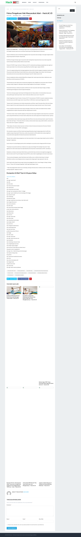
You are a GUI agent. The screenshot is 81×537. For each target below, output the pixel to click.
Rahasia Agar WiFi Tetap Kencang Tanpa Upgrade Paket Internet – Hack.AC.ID (46, 383)
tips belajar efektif (21, 270)
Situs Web (41, 519)
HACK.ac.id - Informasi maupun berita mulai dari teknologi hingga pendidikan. (22, 534)
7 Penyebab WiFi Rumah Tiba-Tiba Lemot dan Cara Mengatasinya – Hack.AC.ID (30, 484)
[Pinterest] (30, 18)
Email (24, 519)
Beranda (24, 2)
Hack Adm (9, 15)
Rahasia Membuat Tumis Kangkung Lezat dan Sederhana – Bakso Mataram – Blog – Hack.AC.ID (66, 32)
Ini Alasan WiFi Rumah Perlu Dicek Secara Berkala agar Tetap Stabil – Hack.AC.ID (13, 297)
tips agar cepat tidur (12, 270)
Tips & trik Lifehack (11, 176)
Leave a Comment (27, 15)
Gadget (35, 2)
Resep (29, 2)
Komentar (9, 504)
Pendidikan (41, 2)
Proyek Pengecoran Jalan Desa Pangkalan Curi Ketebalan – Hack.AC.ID (65, 27)
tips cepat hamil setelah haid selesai (41, 270)
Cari (59, 8)
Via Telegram (60, 20)
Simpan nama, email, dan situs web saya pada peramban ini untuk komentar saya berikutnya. (26, 524)
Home (8, 9)
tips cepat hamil (29, 270)
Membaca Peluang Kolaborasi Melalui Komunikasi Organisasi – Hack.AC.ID (66, 42)
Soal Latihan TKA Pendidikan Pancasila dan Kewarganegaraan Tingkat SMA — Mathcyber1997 (66, 47)
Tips (47, 2)
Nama (8, 519)
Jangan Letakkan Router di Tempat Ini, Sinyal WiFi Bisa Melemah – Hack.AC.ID (45, 484)
